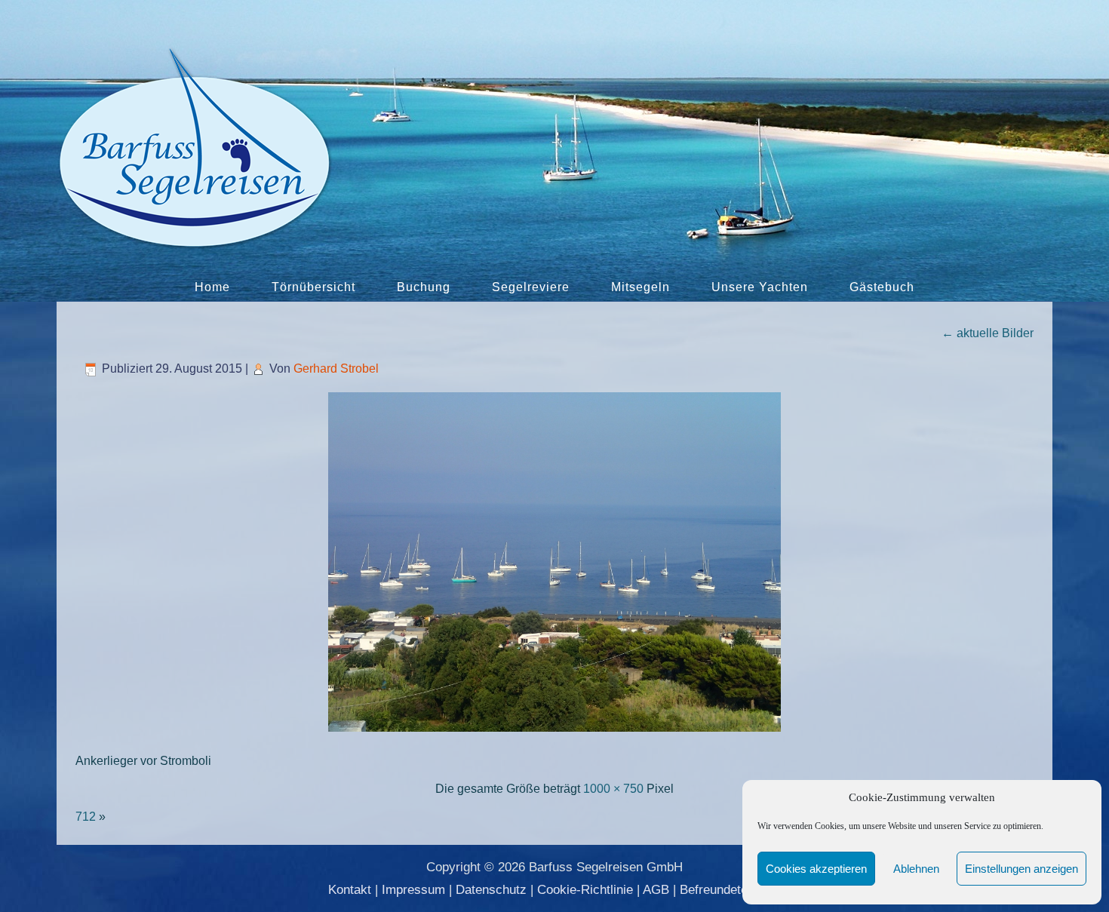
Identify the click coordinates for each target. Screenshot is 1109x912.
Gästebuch (881, 287)
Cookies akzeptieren (816, 868)
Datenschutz (491, 890)
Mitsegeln (640, 287)
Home (212, 287)
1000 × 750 (613, 788)
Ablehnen (916, 868)
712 (85, 816)
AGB (656, 890)
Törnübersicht (313, 287)
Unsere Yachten (759, 287)
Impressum (413, 890)
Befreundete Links (731, 890)
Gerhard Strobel (336, 368)
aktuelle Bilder (988, 333)
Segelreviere (531, 287)
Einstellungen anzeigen (1021, 868)
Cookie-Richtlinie (585, 890)
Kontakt (349, 890)
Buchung (423, 287)
